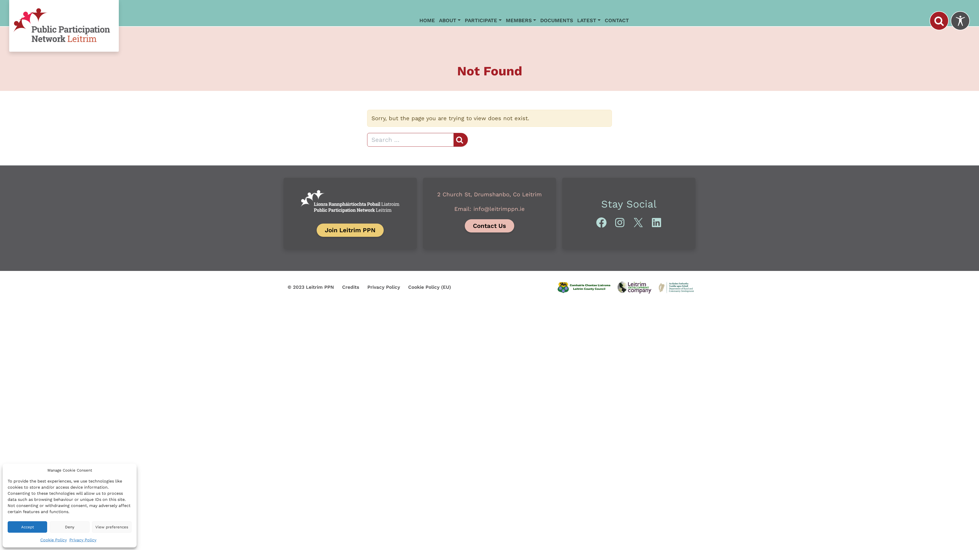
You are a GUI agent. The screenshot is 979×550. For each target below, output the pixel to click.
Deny (69, 527)
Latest (586, 20)
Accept (27, 527)
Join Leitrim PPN (350, 230)
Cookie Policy (53, 540)
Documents (556, 20)
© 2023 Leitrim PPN (311, 287)
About (447, 20)
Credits (350, 287)
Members (519, 20)
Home (427, 20)
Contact (617, 20)
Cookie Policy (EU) (429, 287)
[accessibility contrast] (960, 20)
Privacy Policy (82, 540)
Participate (481, 20)
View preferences (111, 527)
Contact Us (489, 225)
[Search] (939, 20)
